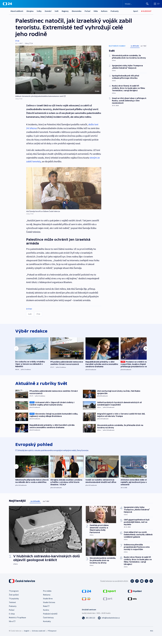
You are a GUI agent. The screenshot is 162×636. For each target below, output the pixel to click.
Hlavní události (17, 11)
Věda (96, 11)
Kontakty (47, 621)
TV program (14, 591)
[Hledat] (147, 4)
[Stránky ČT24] (86, 591)
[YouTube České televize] (142, 581)
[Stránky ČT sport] (109, 591)
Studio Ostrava (49, 602)
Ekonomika (76, 11)
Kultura (104, 11)
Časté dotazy (48, 617)
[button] (58, 70)
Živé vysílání (14, 594)
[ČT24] (7, 3)
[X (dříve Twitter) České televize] (146, 581)
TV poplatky (14, 598)
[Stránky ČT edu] (132, 598)
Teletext (12, 602)
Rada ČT (46, 606)
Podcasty (115, 11)
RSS (151, 631)
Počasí (87, 11)
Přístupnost (52, 631)
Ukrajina (29, 11)
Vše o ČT (12, 621)
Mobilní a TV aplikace (17, 617)
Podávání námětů (50, 613)
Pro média (47, 591)
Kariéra (46, 610)
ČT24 (17, 41)
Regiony (65, 11)
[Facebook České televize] (137, 581)
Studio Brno (48, 598)
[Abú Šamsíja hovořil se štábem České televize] (63, 188)
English (26, 631)
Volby (39, 11)
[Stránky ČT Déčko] (86, 598)
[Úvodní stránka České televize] (22, 581)
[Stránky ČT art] (107, 598)
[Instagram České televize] (132, 581)
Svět (56, 11)
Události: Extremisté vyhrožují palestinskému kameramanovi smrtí (39, 96)
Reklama (46, 594)
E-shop (12, 613)
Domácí (48, 11)
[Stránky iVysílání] (135, 591)
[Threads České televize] (151, 581)
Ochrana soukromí (38, 631)
